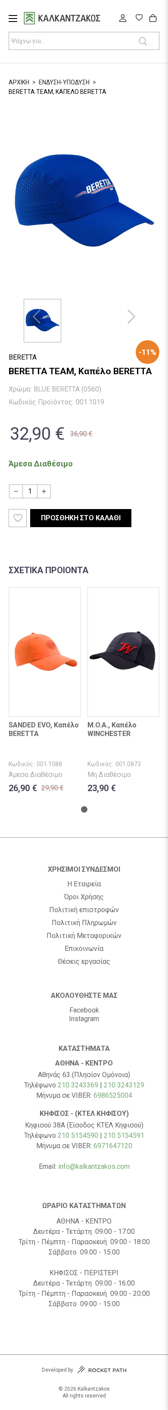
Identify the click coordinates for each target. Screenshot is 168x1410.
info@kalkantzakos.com (94, 1166)
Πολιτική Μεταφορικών (84, 935)
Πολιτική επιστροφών (84, 910)
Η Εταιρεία (84, 884)
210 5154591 (124, 1135)
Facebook (84, 1010)
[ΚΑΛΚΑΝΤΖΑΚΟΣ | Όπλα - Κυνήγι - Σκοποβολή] (73, 19)
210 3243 (118, 1085)
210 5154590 (78, 1135)
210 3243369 (78, 1085)
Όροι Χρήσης (84, 897)
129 (138, 1085)
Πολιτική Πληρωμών (84, 922)
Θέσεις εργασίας (84, 961)
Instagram (84, 1019)
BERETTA (23, 357)
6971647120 (112, 1146)
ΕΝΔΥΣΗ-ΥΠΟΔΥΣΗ (64, 82)
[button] (36, 316)
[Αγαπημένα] (139, 18)
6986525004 (112, 1095)
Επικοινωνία (84, 948)
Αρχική (19, 82)
